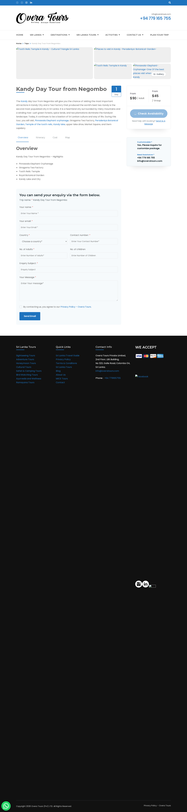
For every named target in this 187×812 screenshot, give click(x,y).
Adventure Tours (25, 359)
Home (19, 35)
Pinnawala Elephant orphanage (52, 120)
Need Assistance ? (145, 154)
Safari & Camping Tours (28, 370)
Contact (60, 382)
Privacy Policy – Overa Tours (76, 306)
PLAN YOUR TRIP (159, 35)
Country (24, 235)
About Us (61, 374)
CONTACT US (134, 35)
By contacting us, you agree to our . (57, 306)
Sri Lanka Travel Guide (67, 355)
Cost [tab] (55, 137)
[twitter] (22, 2)
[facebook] (17, 2)
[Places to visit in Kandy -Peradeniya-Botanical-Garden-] (125, 49)
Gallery (160, 74)
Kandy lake (59, 124)
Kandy (24, 101)
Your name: (26, 207)
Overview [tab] (23, 137)
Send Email (30, 316)
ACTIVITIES (111, 35)
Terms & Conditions (66, 363)
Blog (58, 370)
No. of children (77, 249)
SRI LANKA (35, 35)
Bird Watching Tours (27, 374)
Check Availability (151, 113)
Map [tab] (67, 137)
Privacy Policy (63, 359)
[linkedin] (31, 2)
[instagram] (26, 2)
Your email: (26, 221)
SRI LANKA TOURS (86, 35)
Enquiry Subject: (28, 263)
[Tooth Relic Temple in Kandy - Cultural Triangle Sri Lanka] (47, 49)
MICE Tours (62, 378)
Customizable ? (144, 142)
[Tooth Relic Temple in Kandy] (110, 65)
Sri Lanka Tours (64, 367)
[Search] (170, 2)
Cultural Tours (23, 367)
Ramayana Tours (25, 382)
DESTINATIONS (59, 35)
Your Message (27, 277)
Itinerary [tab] (40, 137)
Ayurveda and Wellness (28, 378)
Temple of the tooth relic (38, 124)
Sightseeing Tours (25, 355)
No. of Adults (26, 249)
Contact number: (80, 235)
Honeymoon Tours (26, 363)
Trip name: (26, 200)
